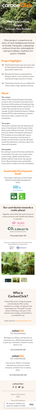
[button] (8, 280)
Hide (31, 404)
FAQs (18, 397)
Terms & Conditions (18, 400)
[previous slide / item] (2, 281)
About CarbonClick (18, 394)
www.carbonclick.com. (23, 321)
